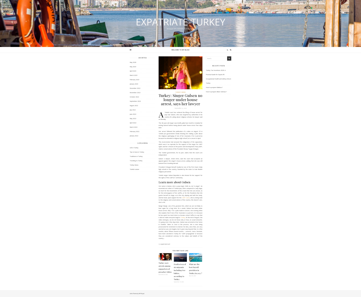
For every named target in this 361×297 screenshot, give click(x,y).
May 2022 (133, 118)
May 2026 (133, 62)
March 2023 (133, 75)
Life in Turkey (134, 148)
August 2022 (134, 105)
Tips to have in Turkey (137, 152)
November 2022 (135, 92)
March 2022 (133, 127)
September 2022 (135, 101)
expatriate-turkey (180, 21)
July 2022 (133, 110)
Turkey (183, 217)
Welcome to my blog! (180, 50)
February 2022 (134, 131)
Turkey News (134, 165)
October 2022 (134, 97)
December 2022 (135, 88)
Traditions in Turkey (136, 156)
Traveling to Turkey (136, 161)
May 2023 (133, 67)
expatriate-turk (165, 244)
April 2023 (133, 71)
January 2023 (134, 84)
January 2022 (134, 136)
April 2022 (133, 123)
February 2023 (134, 79)
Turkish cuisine (134, 169)
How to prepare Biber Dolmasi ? (216, 92)
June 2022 (133, 114)
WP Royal (141, 293)
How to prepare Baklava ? (214, 87)
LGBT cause (186, 198)
